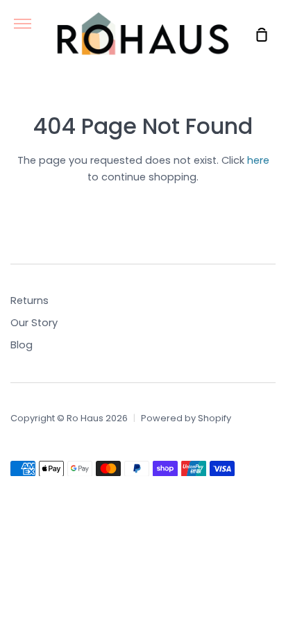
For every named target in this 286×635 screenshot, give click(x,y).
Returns (29, 300)
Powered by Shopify (186, 418)
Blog (21, 345)
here (258, 160)
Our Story (34, 323)
